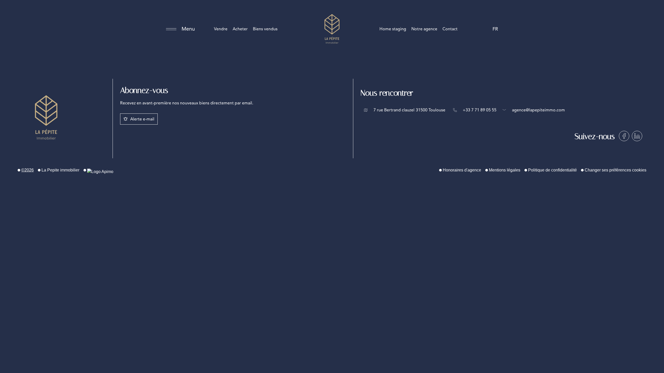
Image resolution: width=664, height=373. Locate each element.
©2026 (27, 170)
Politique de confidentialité (552, 170)
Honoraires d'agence (462, 170)
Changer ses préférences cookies (615, 170)
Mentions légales (504, 170)
